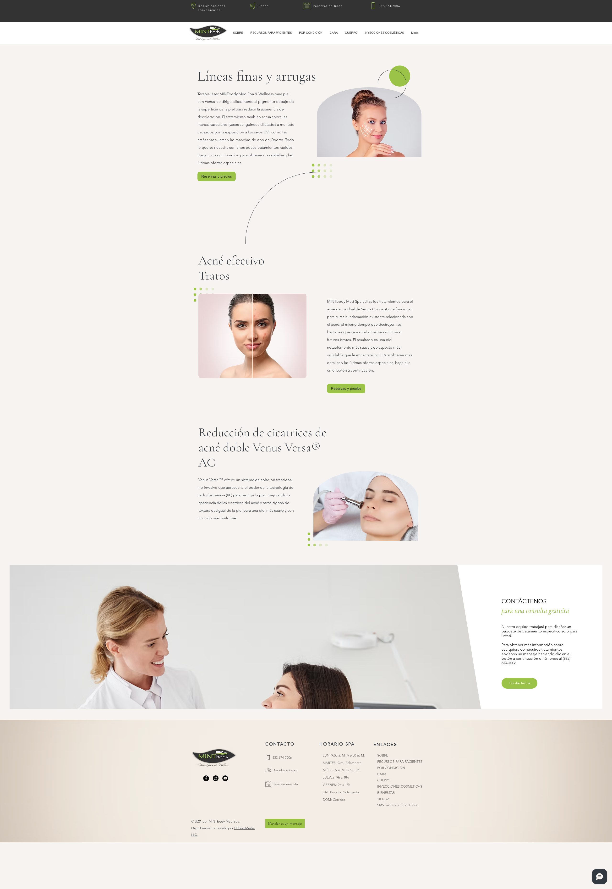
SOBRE (382, 755)
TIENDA (383, 799)
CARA (381, 774)
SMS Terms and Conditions (397, 805)
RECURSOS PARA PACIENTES (399, 761)
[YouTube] (225, 778)
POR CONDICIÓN (391, 768)
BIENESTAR (386, 792)
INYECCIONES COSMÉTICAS (399, 786)
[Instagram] (216, 778)
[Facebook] (206, 778)
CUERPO (384, 780)
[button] (271, 33)
